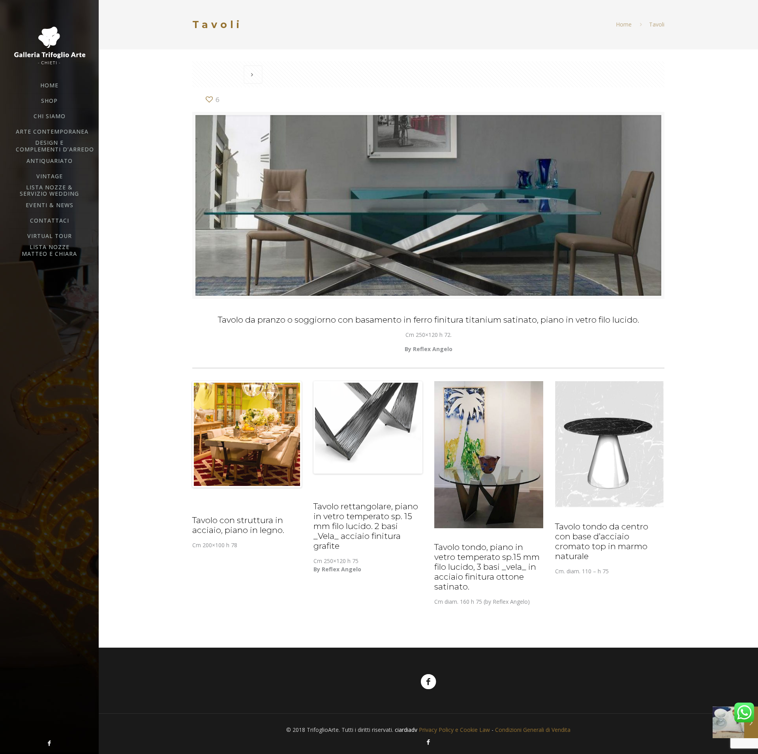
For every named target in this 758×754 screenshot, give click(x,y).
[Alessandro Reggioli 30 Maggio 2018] (735, 722)
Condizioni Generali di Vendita (532, 729)
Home (624, 24)
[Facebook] (49, 743)
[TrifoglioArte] (49, 45)
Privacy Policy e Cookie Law (454, 729)
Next (312, 435)
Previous (182, 435)
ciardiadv (406, 729)
